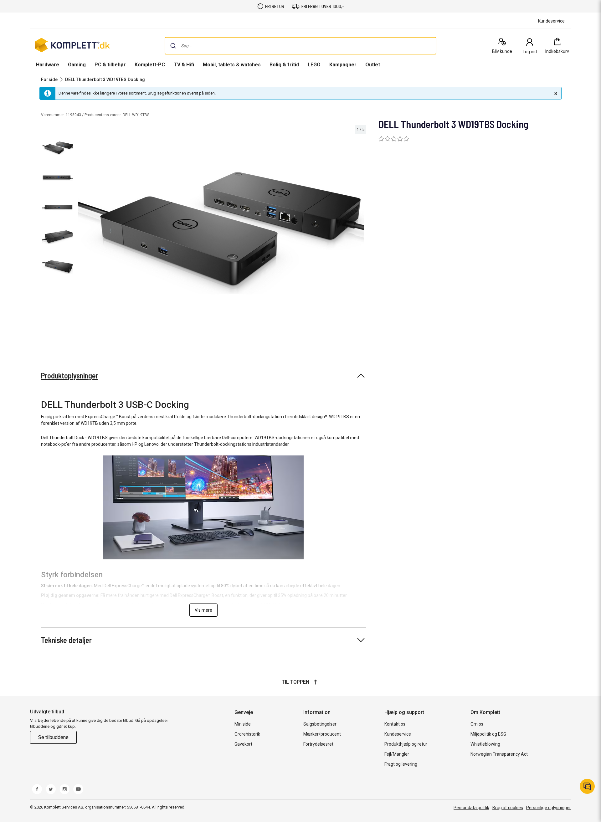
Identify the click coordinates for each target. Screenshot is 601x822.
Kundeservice (397, 734)
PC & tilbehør (110, 65)
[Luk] (555, 93)
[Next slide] (360, 233)
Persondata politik (471, 807)
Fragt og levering (400, 764)
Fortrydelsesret (318, 744)
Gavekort (243, 744)
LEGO (314, 65)
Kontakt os (394, 724)
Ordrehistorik (247, 734)
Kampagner (343, 65)
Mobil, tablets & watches (232, 65)
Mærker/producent (322, 734)
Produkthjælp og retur (405, 744)
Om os (476, 724)
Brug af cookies (507, 807)
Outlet (372, 65)
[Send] (173, 45)
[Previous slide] (81, 233)
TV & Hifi (184, 65)
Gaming (77, 65)
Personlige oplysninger (548, 807)
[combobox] (300, 45)
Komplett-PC (150, 65)
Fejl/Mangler (396, 754)
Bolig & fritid (284, 65)
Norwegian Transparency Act (499, 754)
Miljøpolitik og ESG (488, 734)
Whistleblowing (485, 744)
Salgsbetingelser (319, 724)
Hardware (47, 65)
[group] (221, 233)
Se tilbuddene (53, 737)
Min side (242, 724)
